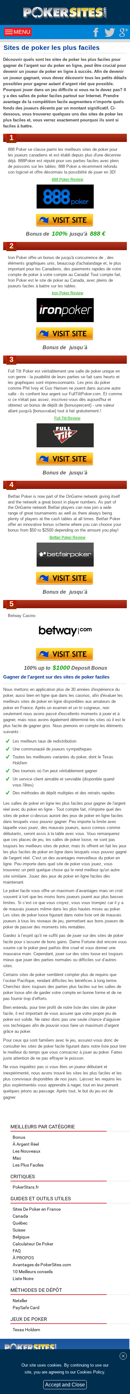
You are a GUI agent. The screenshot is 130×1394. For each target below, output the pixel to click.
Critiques (22, 1176)
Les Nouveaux (26, 1151)
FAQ (17, 1250)
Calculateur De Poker (33, 1243)
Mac (17, 1158)
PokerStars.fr (26, 1187)
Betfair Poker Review (68, 537)
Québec (20, 1223)
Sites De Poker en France (37, 1209)
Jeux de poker (28, 1319)
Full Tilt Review (67, 418)
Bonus (19, 1137)
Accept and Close (65, 1384)
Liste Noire (23, 1278)
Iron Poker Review (67, 293)
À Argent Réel (26, 1144)
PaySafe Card (26, 1307)
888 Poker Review (67, 179)
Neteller (20, 1300)
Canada (20, 1216)
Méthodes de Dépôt (36, 1290)
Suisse (19, 1229)
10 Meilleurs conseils (33, 1271)
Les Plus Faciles (28, 1165)
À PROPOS (23, 1257)
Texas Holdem (26, 1329)
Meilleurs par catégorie (42, 1127)
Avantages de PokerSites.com (42, 1264)
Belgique (21, 1236)
